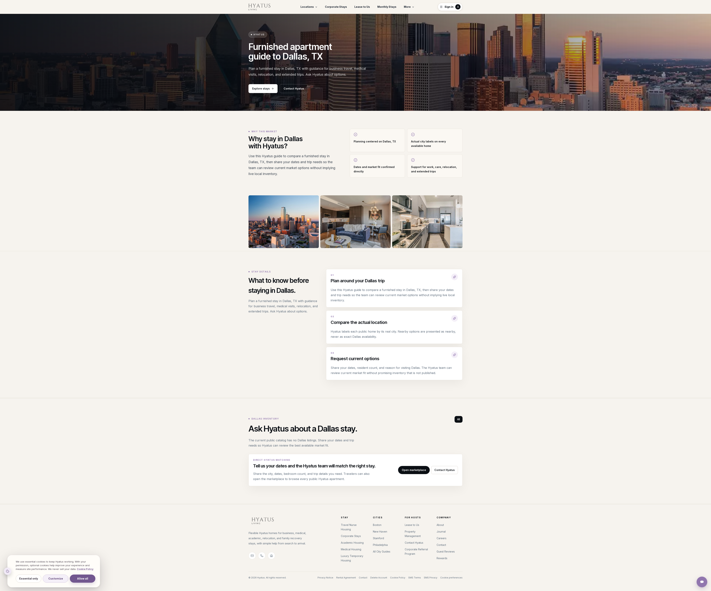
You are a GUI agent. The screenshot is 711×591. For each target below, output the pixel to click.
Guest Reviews (446, 551)
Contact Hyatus (294, 88)
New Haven (380, 531)
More (407, 6)
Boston (377, 524)
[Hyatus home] (259, 6)
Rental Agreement (346, 577)
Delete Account (378, 577)
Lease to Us (362, 6)
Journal (441, 531)
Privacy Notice (325, 577)
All (458, 419)
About (440, 524)
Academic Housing (352, 542)
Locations (307, 6)
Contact (441, 544)
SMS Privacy (430, 577)
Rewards (442, 558)
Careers (441, 538)
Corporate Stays (336, 6)
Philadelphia (380, 544)
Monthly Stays (386, 6)
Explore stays (261, 88)
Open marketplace (414, 470)
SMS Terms (414, 577)
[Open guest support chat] (702, 582)
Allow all (82, 578)
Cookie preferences (451, 577)
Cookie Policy (397, 577)
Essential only (28, 578)
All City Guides (381, 551)
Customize (55, 578)
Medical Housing (351, 549)
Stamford (378, 538)
